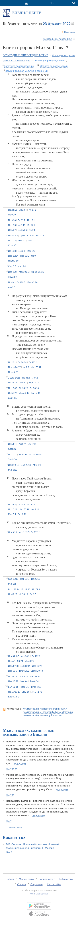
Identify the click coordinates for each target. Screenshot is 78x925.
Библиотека (66, 879)
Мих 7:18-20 (11, 769)
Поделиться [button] (69, 32)
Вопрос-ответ (47, 879)
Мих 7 (8, 821)
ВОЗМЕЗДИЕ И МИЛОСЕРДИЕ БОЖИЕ (25, 55)
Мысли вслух (26, 879)
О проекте (36, 884)
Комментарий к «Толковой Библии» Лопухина (48, 712)
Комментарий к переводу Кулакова (42, 715)
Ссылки (21, 884)
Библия (10, 879)
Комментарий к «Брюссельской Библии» (45, 708)
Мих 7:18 (10, 795)
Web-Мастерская (39, 893)
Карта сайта (54, 884)
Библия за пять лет (20, 23)
